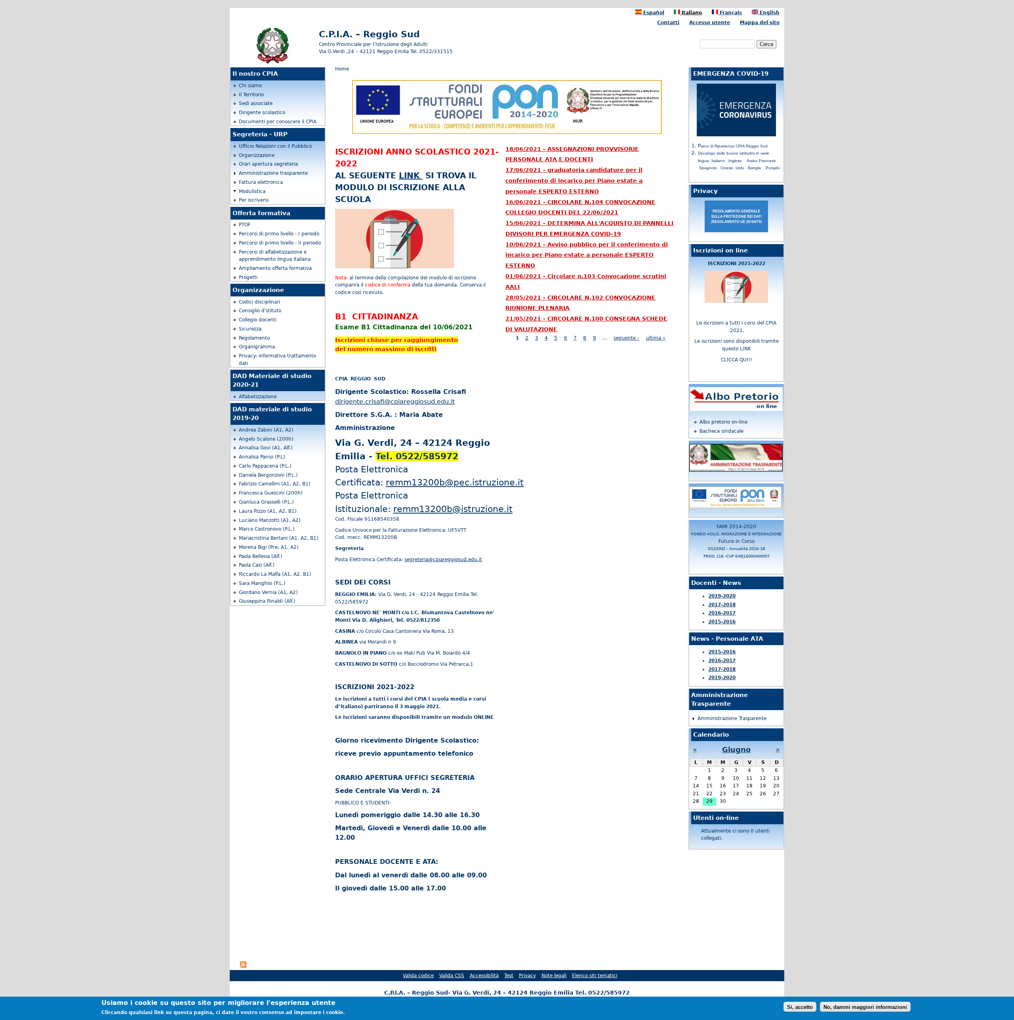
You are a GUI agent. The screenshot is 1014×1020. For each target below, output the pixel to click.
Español (653, 12)
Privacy (527, 975)
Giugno (736, 749)
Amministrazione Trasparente (732, 718)
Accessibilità (484, 975)
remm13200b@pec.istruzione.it (455, 482)
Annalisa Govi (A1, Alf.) (266, 448)
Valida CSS (451, 975)
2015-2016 (722, 622)
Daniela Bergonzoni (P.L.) (268, 475)
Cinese (726, 168)
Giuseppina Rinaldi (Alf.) (267, 601)
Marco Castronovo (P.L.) (267, 529)
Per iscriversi (254, 200)
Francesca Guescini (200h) (271, 493)
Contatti (668, 22)
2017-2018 (722, 604)
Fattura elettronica (261, 182)
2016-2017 (722, 613)
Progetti (248, 277)
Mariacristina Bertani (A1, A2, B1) (278, 538)
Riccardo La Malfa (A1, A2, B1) (275, 574)
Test (508, 975)
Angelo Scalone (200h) (266, 439)
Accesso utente (709, 22)
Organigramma (257, 347)
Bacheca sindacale (721, 431)
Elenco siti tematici (594, 975)
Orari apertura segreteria (268, 164)
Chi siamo (250, 85)
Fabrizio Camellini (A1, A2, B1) (275, 484)
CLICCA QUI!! (736, 360)
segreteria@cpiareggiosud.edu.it (443, 559)
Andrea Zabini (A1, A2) (266, 430)
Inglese (735, 161)
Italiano (691, 12)
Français (730, 12)
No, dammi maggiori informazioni (865, 1007)
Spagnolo (708, 168)
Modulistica (252, 191)
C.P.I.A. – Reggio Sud (369, 34)
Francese (767, 161)
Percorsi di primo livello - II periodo (280, 243)
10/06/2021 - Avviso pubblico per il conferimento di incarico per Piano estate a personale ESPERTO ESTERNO (586, 255)
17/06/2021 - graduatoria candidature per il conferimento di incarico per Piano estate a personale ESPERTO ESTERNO (573, 181)
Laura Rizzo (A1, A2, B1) (268, 511)
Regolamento (254, 338)
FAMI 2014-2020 (736, 541)
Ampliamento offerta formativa (275, 268)
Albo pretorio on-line (723, 422)
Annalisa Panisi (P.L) (262, 457)
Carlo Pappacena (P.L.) (265, 466)
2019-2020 (722, 596)
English (769, 12)
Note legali (553, 975)
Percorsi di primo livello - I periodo (279, 234)
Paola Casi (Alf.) (256, 565)
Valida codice (418, 975)
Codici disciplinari (259, 302)
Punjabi (773, 168)
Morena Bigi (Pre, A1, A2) (269, 547)
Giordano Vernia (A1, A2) (268, 592)
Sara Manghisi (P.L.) (262, 583)
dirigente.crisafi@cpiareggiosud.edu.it (395, 401)
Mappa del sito (760, 22)
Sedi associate (256, 103)
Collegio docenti (257, 320)
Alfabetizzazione (257, 396)
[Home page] (272, 64)
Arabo (752, 161)
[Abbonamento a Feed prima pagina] (243, 966)
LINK (411, 175)
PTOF (245, 224)
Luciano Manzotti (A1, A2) (270, 520)
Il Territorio (251, 94)
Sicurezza (250, 329)
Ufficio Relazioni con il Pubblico (275, 146)
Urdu (740, 168)
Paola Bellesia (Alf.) (260, 556)
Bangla (754, 168)
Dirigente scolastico (262, 112)
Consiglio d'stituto (260, 310)
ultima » (655, 338)
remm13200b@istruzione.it (453, 509)
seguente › (626, 338)
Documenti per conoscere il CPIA (277, 121)
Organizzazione (256, 155)
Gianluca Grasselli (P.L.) (266, 502)
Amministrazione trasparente (273, 173)
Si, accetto (800, 1007)
